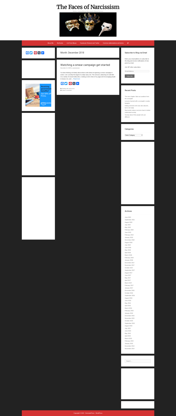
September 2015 (130, 323)
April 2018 (128, 252)
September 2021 (130, 219)
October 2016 (129, 293)
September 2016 (130, 295)
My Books (60, 43)
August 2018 (128, 242)
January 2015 (129, 343)
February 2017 (129, 285)
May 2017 (128, 278)
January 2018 (129, 260)
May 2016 (128, 303)
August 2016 (128, 298)
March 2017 (128, 283)
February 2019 (129, 235)
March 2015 (128, 338)
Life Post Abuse (71, 43)
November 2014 (129, 348)
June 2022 (128, 217)
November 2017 (129, 265)
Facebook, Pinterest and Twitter (89, 43)
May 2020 (128, 227)
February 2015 (129, 341)
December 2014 (129, 346)
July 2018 (128, 245)
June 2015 (128, 331)
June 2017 (128, 275)
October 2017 (129, 268)
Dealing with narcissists (68, 88)
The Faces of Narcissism (88, 6)
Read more (76, 79)
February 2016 (129, 310)
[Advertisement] (138, 173)
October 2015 (129, 321)
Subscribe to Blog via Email (136, 53)
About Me (50, 43)
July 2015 (128, 328)
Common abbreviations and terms (113, 43)
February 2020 (129, 230)
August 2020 (128, 222)
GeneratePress (89, 413)
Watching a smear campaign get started (85, 64)
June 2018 (128, 247)
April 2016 (128, 305)
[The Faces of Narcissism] (88, 24)
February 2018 (129, 257)
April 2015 (128, 336)
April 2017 (128, 280)
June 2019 (128, 232)
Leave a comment (67, 90)
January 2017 (129, 288)
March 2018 (128, 255)
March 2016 (128, 308)
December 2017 (129, 262)
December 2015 (129, 315)
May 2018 (128, 250)
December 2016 (129, 290)
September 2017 (130, 270)
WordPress (99, 413)
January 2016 (129, 313)
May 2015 (128, 333)
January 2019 (129, 237)
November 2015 (129, 318)
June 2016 (128, 300)
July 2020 (128, 225)
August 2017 (128, 273)
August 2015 (128, 326)
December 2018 (129, 240)
